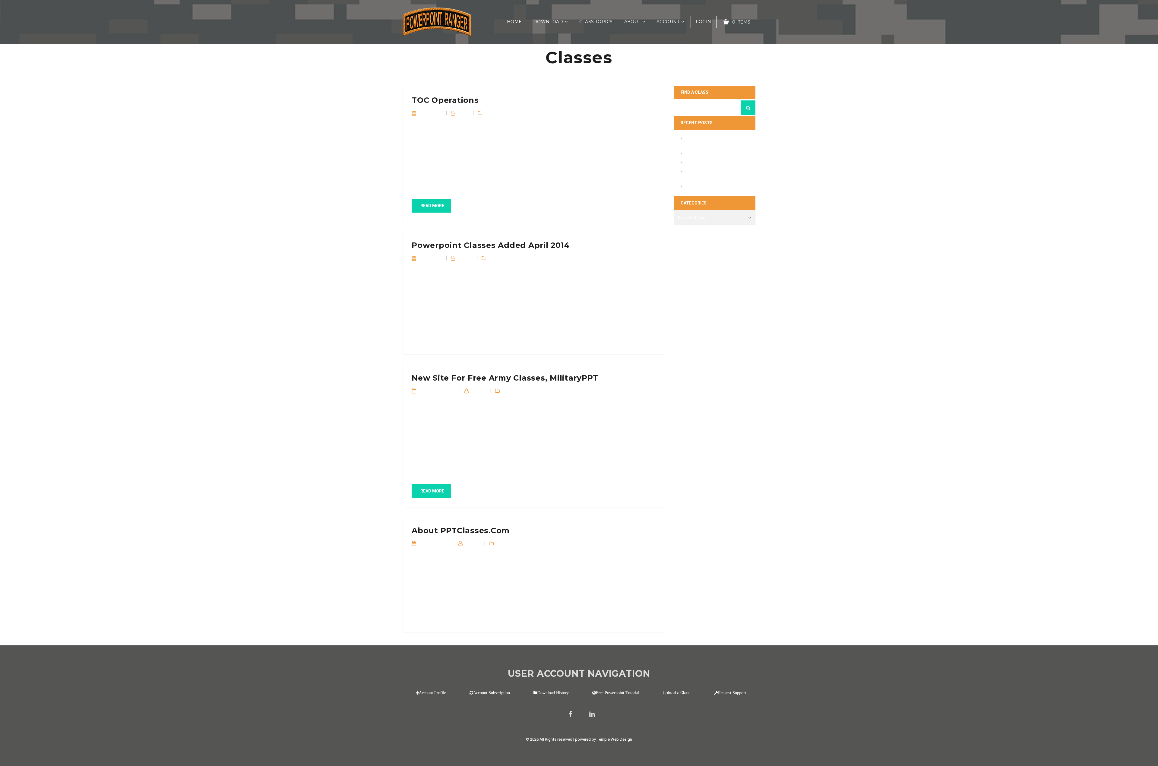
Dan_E (463, 113)
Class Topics (596, 21)
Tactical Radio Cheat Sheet (710, 187)
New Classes (510, 258)
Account (668, 21)
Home (514, 21)
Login (703, 21)
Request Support (732, 693)
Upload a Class (677, 692)
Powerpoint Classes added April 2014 (491, 245)
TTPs (508, 390)
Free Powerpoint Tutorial (617, 693)
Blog (489, 113)
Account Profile (432, 693)
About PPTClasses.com (461, 530)
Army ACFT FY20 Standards (710, 154)
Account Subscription (491, 693)
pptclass (465, 258)
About (632, 21)
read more (432, 205)
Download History (553, 693)
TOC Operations (445, 100)
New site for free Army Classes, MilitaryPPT (505, 377)
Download (548, 21)
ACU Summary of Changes (709, 163)
